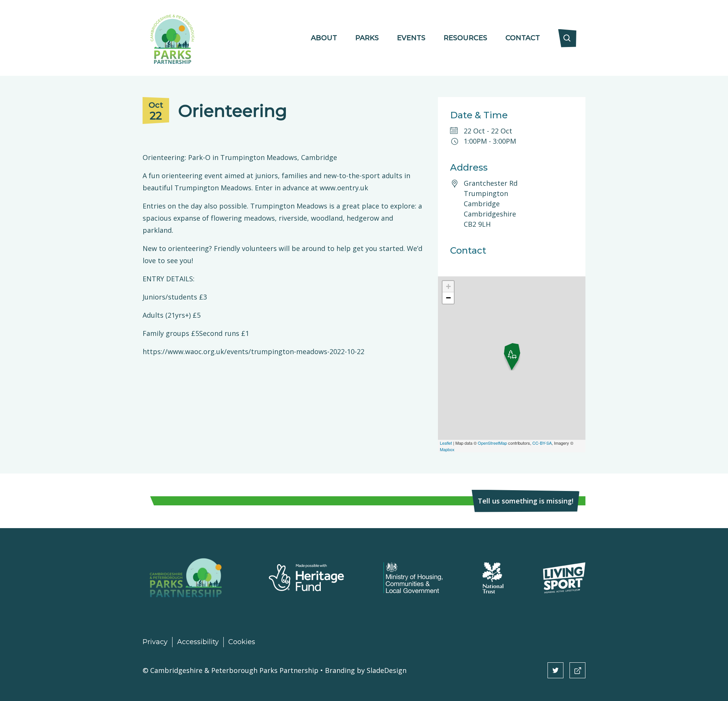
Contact (522, 38)
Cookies (241, 642)
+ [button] (448, 286)
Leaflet (446, 443)
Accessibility (198, 642)
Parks (367, 38)
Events (411, 38)
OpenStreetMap (492, 443)
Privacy (155, 642)
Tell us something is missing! (525, 500)
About (324, 38)
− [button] (448, 298)
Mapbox (447, 449)
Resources (465, 38)
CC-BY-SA (542, 443)
